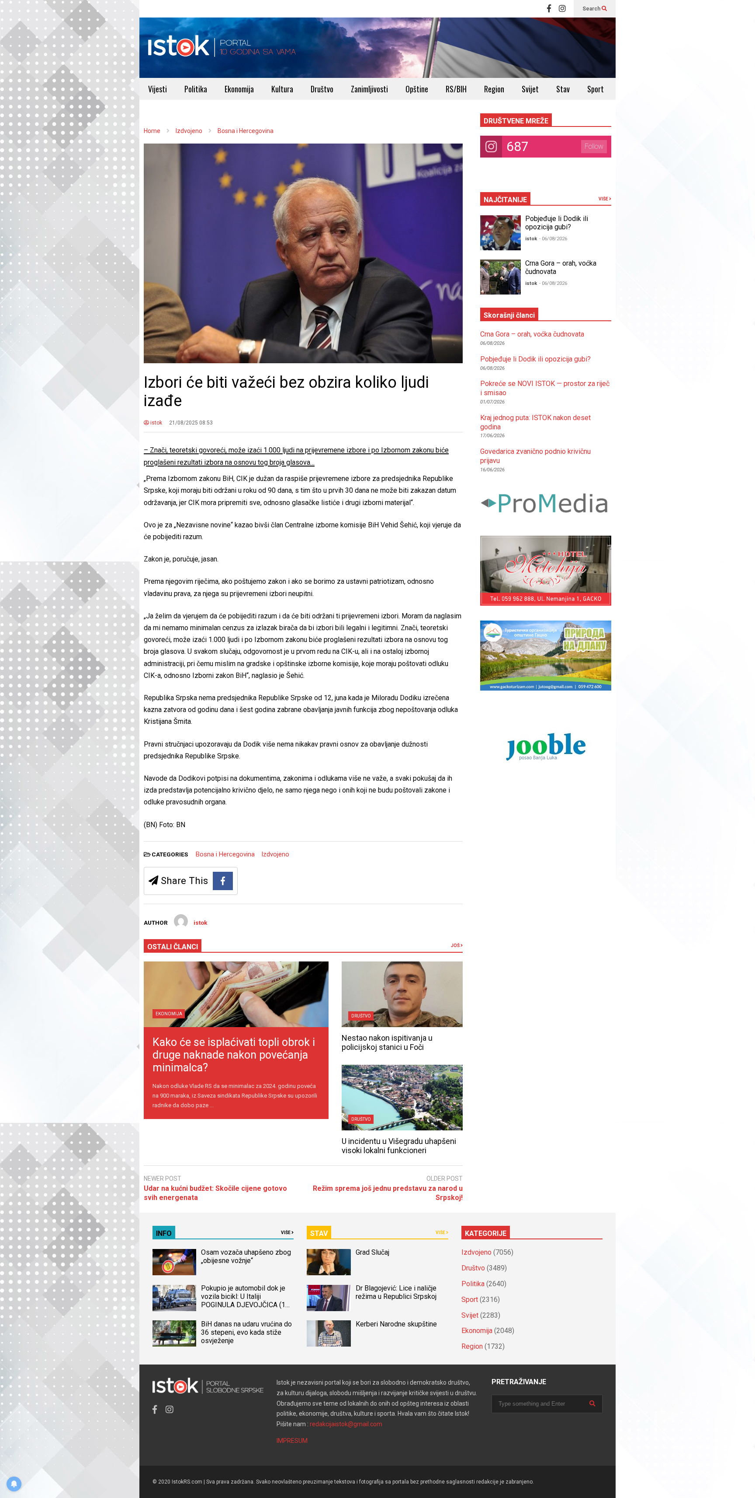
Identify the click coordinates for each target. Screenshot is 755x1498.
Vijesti (157, 89)
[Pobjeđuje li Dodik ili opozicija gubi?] (500, 232)
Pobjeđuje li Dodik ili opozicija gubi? (556, 222)
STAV (319, 1233)
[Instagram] (562, 9)
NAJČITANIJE (505, 200)
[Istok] (222, 47)
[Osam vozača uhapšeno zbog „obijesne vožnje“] (174, 1262)
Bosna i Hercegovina (225, 854)
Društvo (322, 89)
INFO (164, 1233)
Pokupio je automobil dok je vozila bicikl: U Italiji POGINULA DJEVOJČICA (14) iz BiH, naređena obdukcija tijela (246, 1305)
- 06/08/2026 (553, 239)
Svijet (530, 89)
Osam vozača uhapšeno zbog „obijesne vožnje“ (246, 1256)
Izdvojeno (275, 854)
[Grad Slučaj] (328, 1262)
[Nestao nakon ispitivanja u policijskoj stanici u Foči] (402, 994)
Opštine (416, 89)
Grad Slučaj (372, 1252)
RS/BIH (456, 89)
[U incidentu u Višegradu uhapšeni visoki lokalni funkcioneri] (402, 1097)
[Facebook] (549, 9)
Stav (563, 89)
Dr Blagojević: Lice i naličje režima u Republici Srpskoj (397, 1292)
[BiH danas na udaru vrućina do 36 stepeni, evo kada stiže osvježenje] (174, 1333)
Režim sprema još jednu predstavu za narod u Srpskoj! (388, 1193)
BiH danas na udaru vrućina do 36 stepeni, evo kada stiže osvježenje (246, 1332)
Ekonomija (239, 89)
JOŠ (456, 945)
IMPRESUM (292, 1440)
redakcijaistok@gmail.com (346, 1424)
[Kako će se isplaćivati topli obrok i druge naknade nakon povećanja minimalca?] (236, 994)
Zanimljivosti (369, 89)
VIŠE (604, 198)
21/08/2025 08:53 (191, 423)
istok (155, 423)
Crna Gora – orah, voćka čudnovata (532, 334)
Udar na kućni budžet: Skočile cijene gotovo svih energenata (215, 1193)
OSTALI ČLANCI (172, 947)
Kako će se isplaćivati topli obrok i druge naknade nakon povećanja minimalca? (233, 1055)
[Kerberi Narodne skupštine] (328, 1333)
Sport (595, 89)
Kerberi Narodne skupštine (396, 1324)
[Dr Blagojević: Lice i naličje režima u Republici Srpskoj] (328, 1298)
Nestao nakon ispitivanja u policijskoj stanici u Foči (387, 1042)
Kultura (282, 89)
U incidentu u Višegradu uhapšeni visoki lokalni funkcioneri (399, 1146)
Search (592, 9)
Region (494, 89)
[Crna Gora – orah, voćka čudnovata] (500, 277)
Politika (195, 89)
